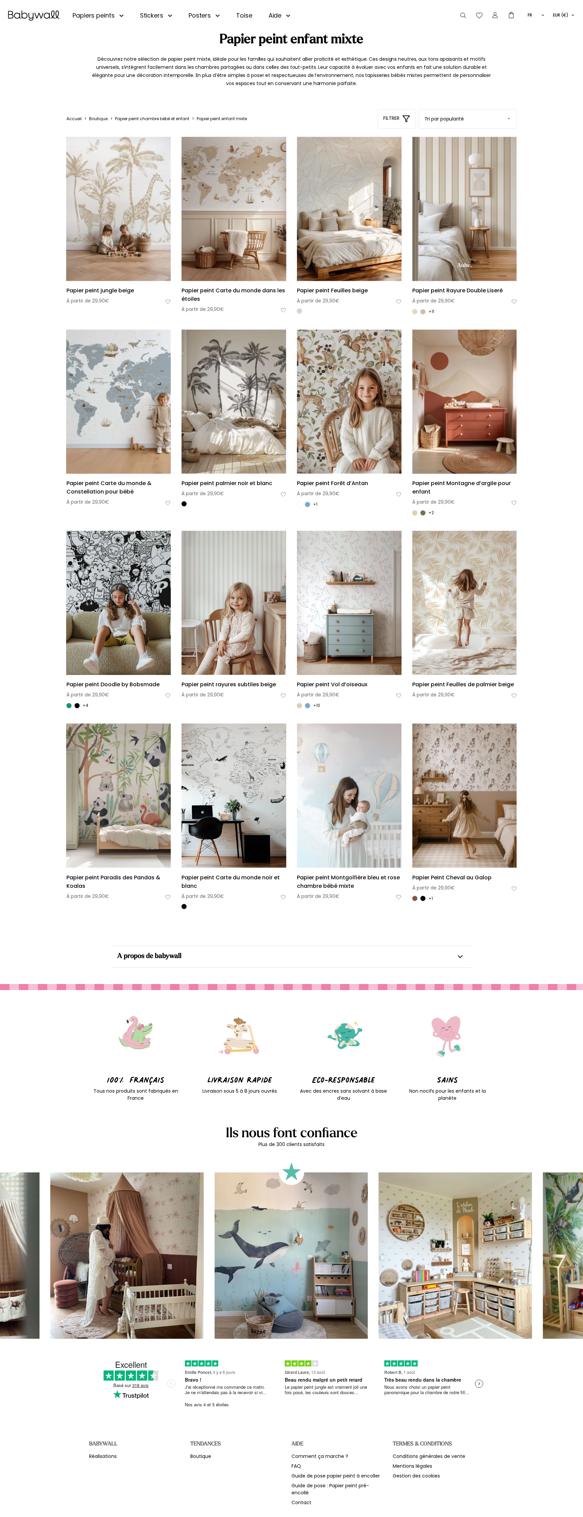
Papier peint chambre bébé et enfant (152, 119)
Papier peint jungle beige (100, 290)
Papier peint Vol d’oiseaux (332, 684)
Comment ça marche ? (320, 1456)
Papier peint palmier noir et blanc (227, 483)
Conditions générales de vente (429, 1456)
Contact (301, 1502)
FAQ (296, 1466)
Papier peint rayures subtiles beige (229, 684)
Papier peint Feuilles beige (332, 290)
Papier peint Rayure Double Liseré (457, 290)
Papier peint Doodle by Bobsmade (113, 684)
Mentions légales (412, 1466)
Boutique (98, 119)
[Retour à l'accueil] (33, 15)
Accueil (74, 119)
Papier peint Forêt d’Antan (332, 483)
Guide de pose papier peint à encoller (336, 1475)
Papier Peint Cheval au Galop (452, 877)
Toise (244, 15)
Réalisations (103, 1456)
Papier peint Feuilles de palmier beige (463, 684)
